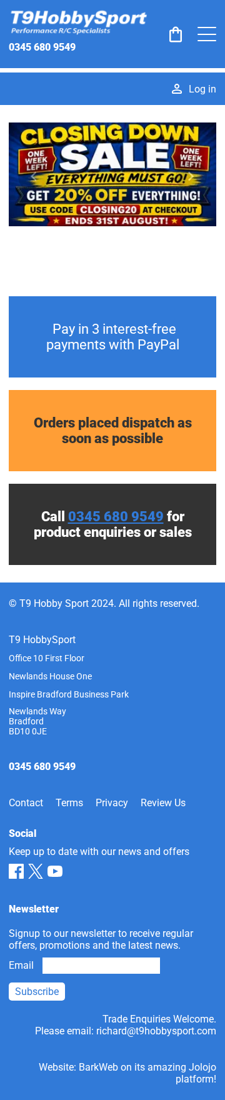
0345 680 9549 (42, 47)
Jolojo (202, 1067)
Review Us (163, 803)
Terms (69, 803)
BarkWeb (98, 1067)
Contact (26, 803)
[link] (175, 34)
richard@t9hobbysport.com (156, 1031)
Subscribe (37, 992)
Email (21, 965)
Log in (202, 89)
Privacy (112, 803)
